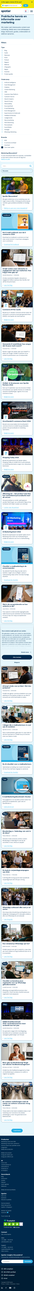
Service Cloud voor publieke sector (10, 1145)
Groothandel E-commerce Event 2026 (17, 418)
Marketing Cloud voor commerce (10, 1143)
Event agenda (5, 1184)
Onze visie (4, 1162)
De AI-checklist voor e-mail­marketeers (17, 760)
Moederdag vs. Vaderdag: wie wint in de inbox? (17, 830)
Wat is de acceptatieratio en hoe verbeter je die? (17, 604)
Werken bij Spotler (6, 1210)
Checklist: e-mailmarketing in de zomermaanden (17, 564)
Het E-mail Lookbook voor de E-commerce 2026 (17, 230)
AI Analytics (4, 1170)
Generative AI (5, 1166)
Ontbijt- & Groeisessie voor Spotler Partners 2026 (17, 381)
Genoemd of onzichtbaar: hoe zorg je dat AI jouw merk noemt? (17, 343)
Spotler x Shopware (6, 1207)
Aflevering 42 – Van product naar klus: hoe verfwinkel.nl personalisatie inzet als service (17, 492)
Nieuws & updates (6, 1199)
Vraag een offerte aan (7, 1156)
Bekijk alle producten (7, 1149)
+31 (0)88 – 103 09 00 (7, 1240)
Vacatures (4, 1212)
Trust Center (5, 1216)
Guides (3, 1180)
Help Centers (4, 1251)
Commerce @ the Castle (17, 306)
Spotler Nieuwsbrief (17, 193)
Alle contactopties (6, 1234)
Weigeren (17, 662)
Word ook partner (6, 1205)
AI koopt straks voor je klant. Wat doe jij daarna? (17, 684)
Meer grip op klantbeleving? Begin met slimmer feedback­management (17, 1061)
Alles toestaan (17, 657)
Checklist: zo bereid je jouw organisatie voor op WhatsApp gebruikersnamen (17, 980)
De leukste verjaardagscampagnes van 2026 (17, 868)
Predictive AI (4, 1168)
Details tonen (25, 652)
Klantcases (4, 1178)
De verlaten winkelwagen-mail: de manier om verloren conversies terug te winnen (17, 1102)
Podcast (3, 1182)
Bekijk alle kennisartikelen (8, 1189)
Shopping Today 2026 (17, 455)
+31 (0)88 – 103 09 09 (7, 1247)
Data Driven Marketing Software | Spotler (6, 11)
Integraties (4, 1147)
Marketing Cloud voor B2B (8, 1141)
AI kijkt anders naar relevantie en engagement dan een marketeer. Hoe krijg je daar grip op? (17, 268)
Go (25, 5)
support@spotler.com (7, 1249)
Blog (2, 1176)
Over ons (3, 1196)
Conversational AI (6, 1164)
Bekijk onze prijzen (6, 1153)
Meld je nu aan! (5, 159)
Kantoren (3, 1197)
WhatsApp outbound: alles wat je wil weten (17, 904)
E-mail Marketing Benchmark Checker (17, 793)
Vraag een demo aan (7, 1155)
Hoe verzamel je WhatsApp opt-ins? (17, 941)
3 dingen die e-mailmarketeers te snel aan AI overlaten (17, 724)
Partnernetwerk (5, 1203)
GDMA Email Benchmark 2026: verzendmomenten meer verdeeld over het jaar (17, 1021)
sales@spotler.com (6, 1242)
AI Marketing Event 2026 (17, 528)
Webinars (4, 1186)
